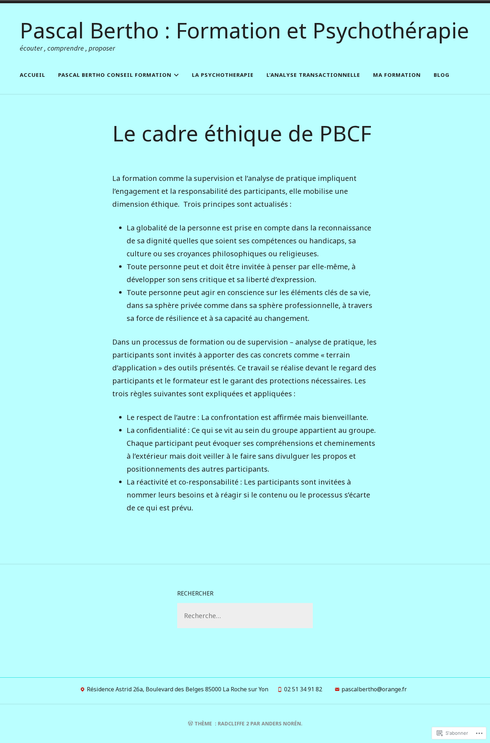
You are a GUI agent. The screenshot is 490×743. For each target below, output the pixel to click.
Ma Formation (397, 74)
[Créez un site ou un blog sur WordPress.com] (190, 723)
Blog (441, 74)
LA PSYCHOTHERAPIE (223, 74)
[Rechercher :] (244, 615)
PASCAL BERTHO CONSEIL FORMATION (114, 74)
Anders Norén (281, 723)
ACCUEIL (32, 74)
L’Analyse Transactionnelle (313, 74)
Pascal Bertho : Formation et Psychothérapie (244, 30)
